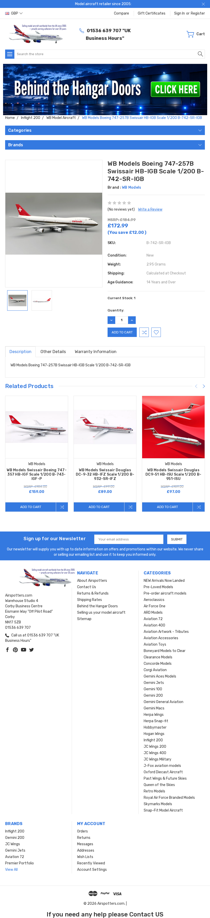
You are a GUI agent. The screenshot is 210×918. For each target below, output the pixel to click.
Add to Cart (30, 507)
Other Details (53, 351)
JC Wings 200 (155, 746)
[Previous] (196, 386)
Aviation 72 (153, 619)
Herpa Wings (154, 714)
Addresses (85, 850)
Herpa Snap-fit (156, 721)
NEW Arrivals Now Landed (164, 580)
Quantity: (116, 310)
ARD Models (153, 612)
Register (198, 13)
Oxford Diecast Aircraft (163, 772)
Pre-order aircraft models (165, 593)
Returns (83, 838)
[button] (105, 89)
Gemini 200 (153, 695)
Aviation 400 (154, 625)
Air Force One (154, 606)
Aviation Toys (155, 644)
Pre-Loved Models (158, 587)
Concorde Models (158, 663)
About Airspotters (92, 580)
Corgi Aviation (155, 670)
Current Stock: (121, 298)
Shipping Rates (89, 600)
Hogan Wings (154, 734)
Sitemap (84, 619)
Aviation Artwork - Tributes (166, 632)
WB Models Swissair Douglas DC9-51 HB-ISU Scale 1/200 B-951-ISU (173, 474)
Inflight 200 (153, 740)
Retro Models (154, 791)
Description (20, 351)
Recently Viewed (91, 863)
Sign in (179, 13)
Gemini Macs (154, 708)
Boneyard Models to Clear (164, 651)
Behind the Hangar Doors (97, 606)
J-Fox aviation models (162, 766)
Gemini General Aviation (163, 702)
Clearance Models (158, 657)
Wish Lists (85, 857)
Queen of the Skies (159, 785)
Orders (82, 831)
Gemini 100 (153, 689)
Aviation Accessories (161, 638)
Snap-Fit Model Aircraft (163, 810)
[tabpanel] (37, 454)
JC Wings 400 (155, 753)
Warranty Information (96, 351)
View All (11, 869)
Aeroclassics (154, 600)
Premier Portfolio (19, 863)
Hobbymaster (155, 727)
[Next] (204, 386)
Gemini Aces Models (160, 676)
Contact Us (86, 587)
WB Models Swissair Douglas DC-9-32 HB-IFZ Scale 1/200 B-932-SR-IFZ (105, 474)
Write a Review (150, 209)
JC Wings (12, 844)
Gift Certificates (151, 13)
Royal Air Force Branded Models (169, 797)
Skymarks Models (158, 804)
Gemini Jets (154, 683)
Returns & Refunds (93, 593)
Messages (85, 844)
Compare (121, 13)
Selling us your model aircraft (101, 612)
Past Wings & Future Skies (165, 778)
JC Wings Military (157, 759)
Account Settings (92, 869)
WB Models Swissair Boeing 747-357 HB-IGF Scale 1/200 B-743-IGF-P (37, 474)
